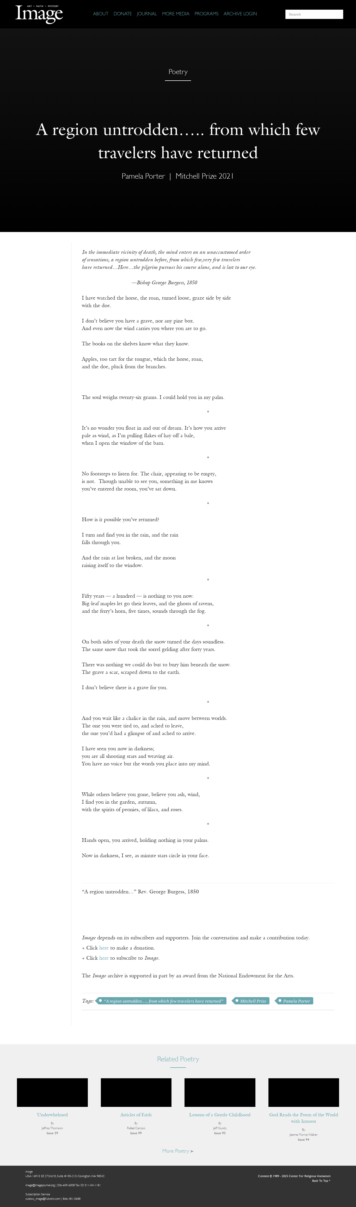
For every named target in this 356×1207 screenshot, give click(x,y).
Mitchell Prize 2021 (205, 177)
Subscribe (253, 1187)
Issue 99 (136, 1133)
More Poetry (176, 1151)
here (104, 948)
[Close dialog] (344, 1121)
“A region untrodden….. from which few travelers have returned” (163, 1001)
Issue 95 (220, 1133)
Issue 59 (52, 1133)
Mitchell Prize (253, 1001)
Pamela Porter (296, 1001)
